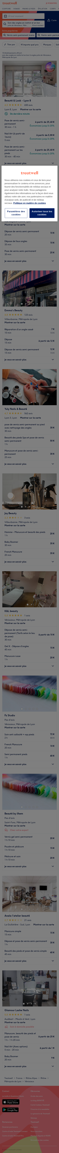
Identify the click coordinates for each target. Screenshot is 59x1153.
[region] (30, 193)
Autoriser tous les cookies (42, 213)
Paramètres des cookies (16, 213)
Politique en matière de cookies (29, 203)
